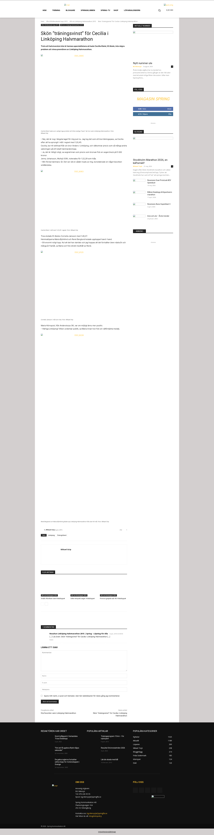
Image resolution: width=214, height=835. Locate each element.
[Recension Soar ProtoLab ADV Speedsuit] (139, 183)
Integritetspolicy (95, 816)
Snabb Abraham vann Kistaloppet (53, 598)
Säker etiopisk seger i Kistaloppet (82, 598)
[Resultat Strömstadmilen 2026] (93, 751)
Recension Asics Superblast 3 (158, 204)
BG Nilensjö (137, 66)
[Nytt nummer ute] (153, 45)
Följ (169, 114)
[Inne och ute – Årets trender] (139, 219)
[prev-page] (42, 603)
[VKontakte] (159, 790)
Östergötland (61, 535)
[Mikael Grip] (42, 530)
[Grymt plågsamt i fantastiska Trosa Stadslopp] (47, 739)
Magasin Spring (153, 99)
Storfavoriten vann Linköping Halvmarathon (58, 713)
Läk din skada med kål (109, 760)
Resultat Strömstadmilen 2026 (113, 748)
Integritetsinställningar (107, 832)
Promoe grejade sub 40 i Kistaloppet (113, 598)
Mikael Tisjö (137, 166)
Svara (51, 640)
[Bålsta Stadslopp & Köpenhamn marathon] (139, 195)
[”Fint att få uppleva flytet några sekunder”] (47, 751)
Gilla (169, 109)
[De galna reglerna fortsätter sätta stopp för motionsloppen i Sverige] (47, 762)
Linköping (51, 535)
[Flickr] (147, 790)
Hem (42, 21)
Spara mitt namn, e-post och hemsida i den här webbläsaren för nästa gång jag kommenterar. (82, 696)
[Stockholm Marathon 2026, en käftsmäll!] (153, 147)
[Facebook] (141, 790)
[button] (159, 10)
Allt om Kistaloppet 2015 (49, 595)
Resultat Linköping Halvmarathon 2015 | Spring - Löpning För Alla (79, 633)
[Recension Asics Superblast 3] (139, 207)
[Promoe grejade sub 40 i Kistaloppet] (113, 586)
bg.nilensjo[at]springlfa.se (97, 813)
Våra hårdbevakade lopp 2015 (57, 21)
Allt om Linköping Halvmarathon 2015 (83, 21)
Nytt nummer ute (142, 63)
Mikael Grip (50, 530)
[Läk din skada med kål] (93, 762)
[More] (84, 619)
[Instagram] (153, 790)
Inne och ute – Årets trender (158, 216)
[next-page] (46, 603)
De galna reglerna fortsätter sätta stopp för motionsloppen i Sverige (67, 762)
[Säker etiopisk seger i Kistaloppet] (84, 586)
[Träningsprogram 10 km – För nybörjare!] (93, 739)
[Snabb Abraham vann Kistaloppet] (54, 586)
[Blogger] (135, 790)
